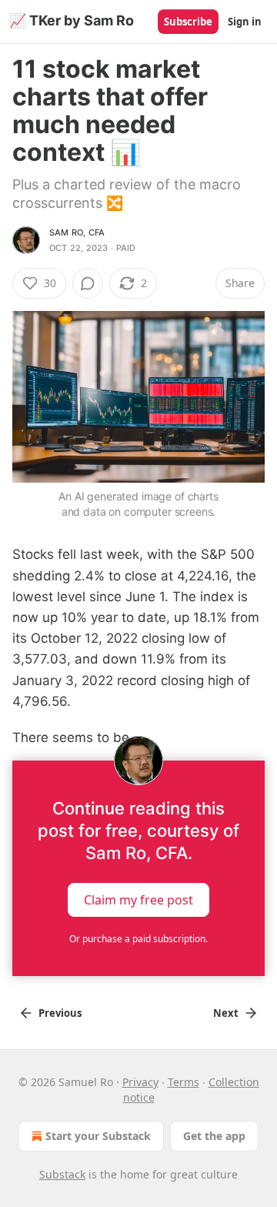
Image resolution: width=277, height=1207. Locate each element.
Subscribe (188, 21)
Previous (60, 1013)
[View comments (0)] (87, 283)
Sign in (245, 21)
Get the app (214, 1135)
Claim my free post (138, 899)
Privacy (140, 1082)
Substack (62, 1174)
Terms (183, 1082)
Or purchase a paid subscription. (138, 938)
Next (226, 1013)
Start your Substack (98, 1135)
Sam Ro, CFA (77, 232)
